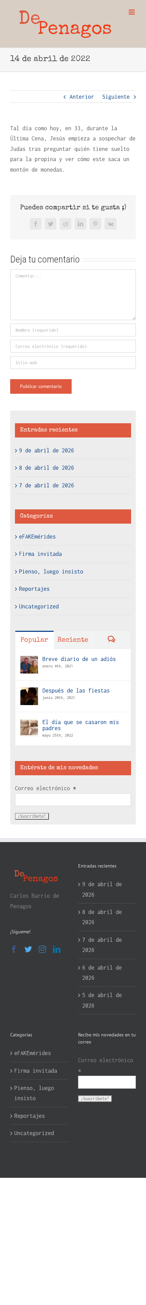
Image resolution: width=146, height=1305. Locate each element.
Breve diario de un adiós (79, 659)
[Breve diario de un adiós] (29, 661)
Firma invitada (40, 554)
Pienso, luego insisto (51, 571)
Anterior (82, 97)
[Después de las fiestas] (29, 692)
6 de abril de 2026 (102, 973)
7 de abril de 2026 (46, 485)
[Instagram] (42, 949)
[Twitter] (28, 949)
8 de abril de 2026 (46, 468)
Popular (34, 640)
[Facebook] (14, 949)
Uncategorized (39, 606)
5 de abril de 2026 (102, 1000)
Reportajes (34, 589)
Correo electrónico (45, 788)
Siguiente (116, 97)
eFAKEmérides (37, 536)
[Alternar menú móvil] (132, 12)
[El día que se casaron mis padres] (29, 724)
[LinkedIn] (56, 949)
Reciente (72, 640)
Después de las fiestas (76, 690)
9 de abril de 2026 (46, 450)
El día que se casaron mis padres (80, 725)
